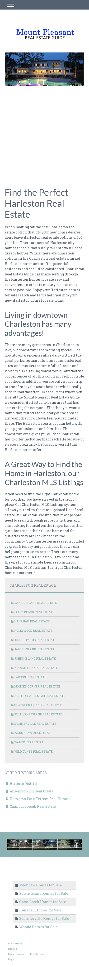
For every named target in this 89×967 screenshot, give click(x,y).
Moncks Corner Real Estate (37, 686)
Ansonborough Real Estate (31, 791)
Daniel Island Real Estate (35, 603)
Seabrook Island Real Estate (38, 705)
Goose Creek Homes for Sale (42, 902)
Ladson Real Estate (30, 677)
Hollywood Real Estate (33, 630)
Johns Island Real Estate (35, 658)
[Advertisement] (44, 133)
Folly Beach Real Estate (34, 612)
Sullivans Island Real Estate (38, 714)
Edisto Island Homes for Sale (43, 893)
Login (11, 959)
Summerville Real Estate (35, 723)
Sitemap (12, 948)
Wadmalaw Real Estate (33, 733)
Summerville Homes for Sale (44, 918)
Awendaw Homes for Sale (40, 885)
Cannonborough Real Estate (32, 806)
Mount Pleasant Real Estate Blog (26, 953)
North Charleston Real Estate (39, 696)
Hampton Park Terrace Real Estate (38, 798)
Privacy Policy (15, 943)
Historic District (23, 783)
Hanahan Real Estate (32, 621)
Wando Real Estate (29, 742)
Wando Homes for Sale (38, 927)
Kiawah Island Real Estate (36, 668)
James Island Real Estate (35, 649)
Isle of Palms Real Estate (35, 640)
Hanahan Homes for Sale (40, 910)
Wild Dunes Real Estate (33, 751)
